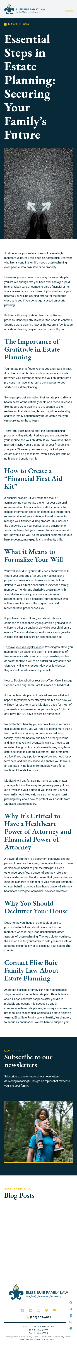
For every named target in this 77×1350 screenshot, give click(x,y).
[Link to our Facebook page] (22, 1310)
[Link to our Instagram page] (38, 1310)
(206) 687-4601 (40, 1317)
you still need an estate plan (42, 258)
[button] (69, 11)
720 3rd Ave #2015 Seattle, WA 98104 (38, 1331)
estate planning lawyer (27, 324)
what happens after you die (43, 999)
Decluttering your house (19, 922)
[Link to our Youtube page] (54, 1310)
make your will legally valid (24, 647)
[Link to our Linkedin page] (30, 1310)
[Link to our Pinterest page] (46, 1310)
